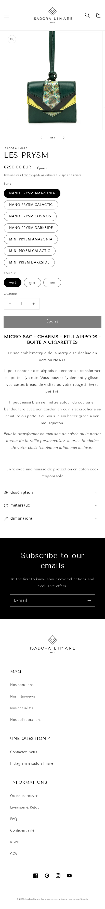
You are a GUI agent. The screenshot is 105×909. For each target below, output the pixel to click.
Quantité (10, 294)
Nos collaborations (26, 720)
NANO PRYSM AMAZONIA (32, 193)
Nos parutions (22, 685)
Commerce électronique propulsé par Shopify (64, 899)
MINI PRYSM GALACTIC (29, 251)
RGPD (14, 842)
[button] (6, 15)
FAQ (13, 819)
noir (52, 282)
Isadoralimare (32, 899)
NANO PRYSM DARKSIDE (31, 228)
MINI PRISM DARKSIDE (29, 262)
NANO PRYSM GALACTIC (31, 205)
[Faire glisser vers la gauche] (41, 137)
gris (32, 282)
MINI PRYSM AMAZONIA (30, 239)
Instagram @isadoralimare (31, 764)
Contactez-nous (23, 752)
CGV (14, 854)
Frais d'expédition (33, 175)
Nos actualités (21, 708)
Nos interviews (22, 696)
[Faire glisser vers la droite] (63, 137)
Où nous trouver (24, 796)
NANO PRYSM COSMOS (30, 216)
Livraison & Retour (25, 807)
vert (12, 282)
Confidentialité (22, 831)
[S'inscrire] (89, 600)
